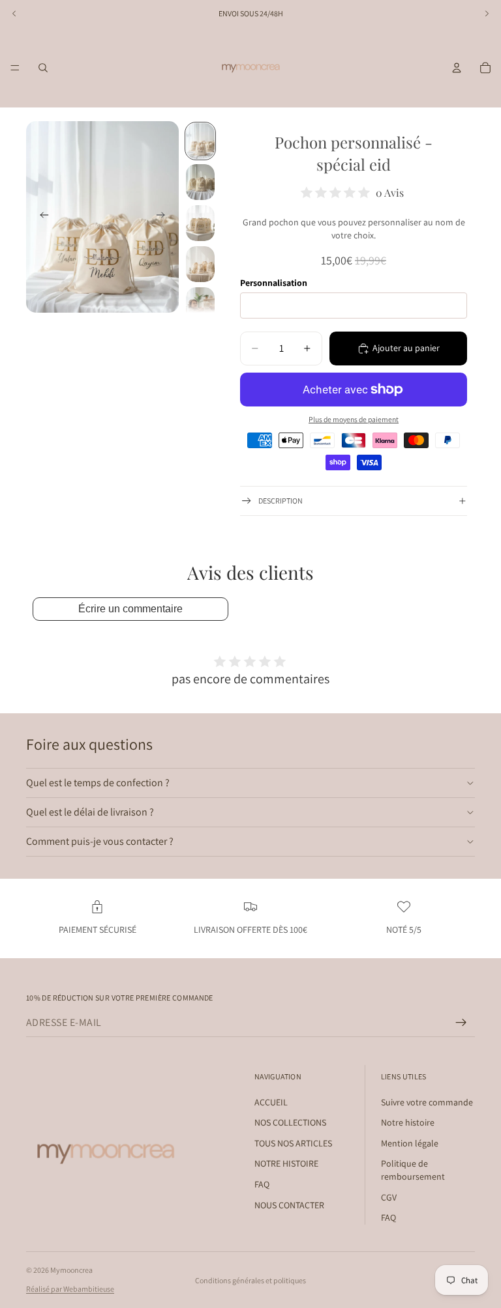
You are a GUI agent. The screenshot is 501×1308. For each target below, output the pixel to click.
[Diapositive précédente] (40, 217)
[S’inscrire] (461, 1022)
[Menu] (15, 68)
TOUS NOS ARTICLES (293, 1142)
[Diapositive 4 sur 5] (200, 264)
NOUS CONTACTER (289, 1204)
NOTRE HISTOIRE (286, 1163)
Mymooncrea (71, 1270)
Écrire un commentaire (130, 608)
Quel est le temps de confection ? (98, 782)
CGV (389, 1196)
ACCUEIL (271, 1101)
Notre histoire (407, 1122)
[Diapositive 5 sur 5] (200, 305)
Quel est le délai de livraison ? (90, 812)
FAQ (261, 1184)
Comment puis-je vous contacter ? (100, 841)
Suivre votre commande (427, 1101)
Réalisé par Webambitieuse (70, 1289)
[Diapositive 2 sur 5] (200, 182)
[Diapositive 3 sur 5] (200, 223)
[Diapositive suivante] (164, 217)
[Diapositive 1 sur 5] (200, 141)
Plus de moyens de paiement (354, 419)
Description (280, 500)
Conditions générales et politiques (250, 1280)
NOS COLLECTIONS (290, 1122)
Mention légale (409, 1142)
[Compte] (456, 67)
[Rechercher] (43, 67)
